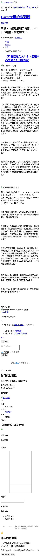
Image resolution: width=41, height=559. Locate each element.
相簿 (7, 42)
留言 (22, 325)
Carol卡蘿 (4, 312)
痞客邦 (17, 325)
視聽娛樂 (17, 331)
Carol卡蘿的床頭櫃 (15, 17)
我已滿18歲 (5, 555)
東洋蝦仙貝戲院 (20, 333)
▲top (3, 337)
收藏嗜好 (18, 38)
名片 (7, 47)
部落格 (7, 45)
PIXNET (10, 526)
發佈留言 (4, 355)
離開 (12, 555)
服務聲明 (24, 528)
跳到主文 (4, 23)
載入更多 (4, 341)
